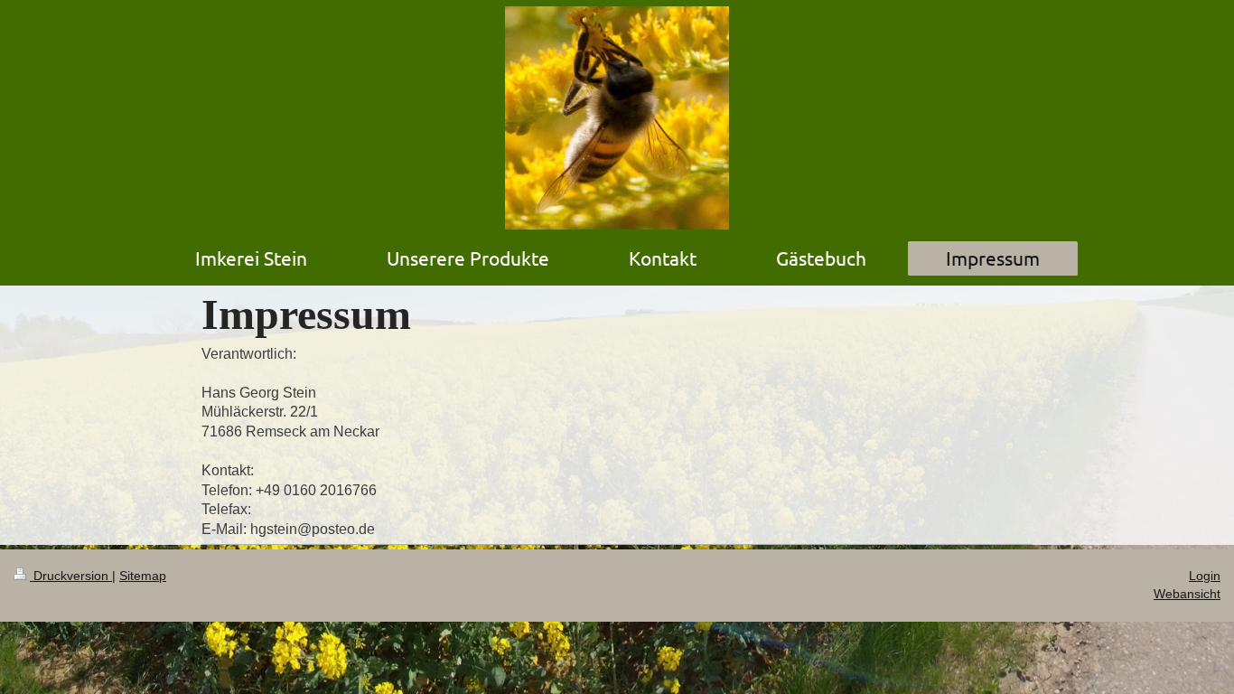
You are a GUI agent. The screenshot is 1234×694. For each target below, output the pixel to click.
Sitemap (142, 575)
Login (1204, 575)
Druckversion (71, 575)
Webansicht (1187, 593)
